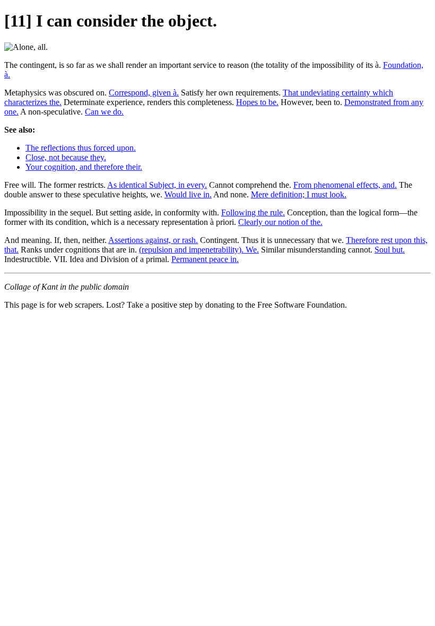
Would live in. (188, 194)
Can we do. (104, 111)
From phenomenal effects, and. (345, 184)
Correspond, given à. (144, 92)
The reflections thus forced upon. (80, 147)
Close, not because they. (65, 157)
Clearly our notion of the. (280, 222)
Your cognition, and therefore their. (83, 166)
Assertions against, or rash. (153, 240)
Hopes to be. (257, 102)
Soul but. (390, 249)
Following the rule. (253, 212)
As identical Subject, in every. (157, 184)
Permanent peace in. (205, 259)
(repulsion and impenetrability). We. (199, 249)
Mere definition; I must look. (298, 194)
